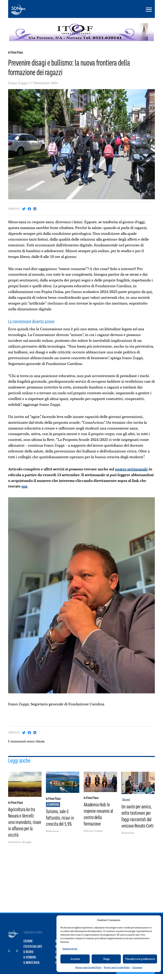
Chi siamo (137, 967)
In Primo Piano (15, 52)
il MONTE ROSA (31, 963)
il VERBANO (29, 957)
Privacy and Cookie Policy (88, 967)
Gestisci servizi (69, 948)
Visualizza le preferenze (140, 959)
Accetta (75, 959)
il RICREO (28, 952)
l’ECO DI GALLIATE (32, 946)
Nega (106, 959)
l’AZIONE (28, 941)
